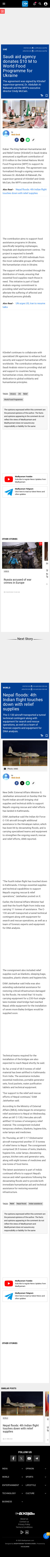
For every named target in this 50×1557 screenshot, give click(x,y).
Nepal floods (21, 1204)
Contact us (24, 1522)
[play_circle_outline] (22, 555)
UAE (5, 49)
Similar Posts (8, 1388)
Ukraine (13, 394)
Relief (25, 394)
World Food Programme (13, 400)
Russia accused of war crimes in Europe (17, 581)
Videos (6, 571)
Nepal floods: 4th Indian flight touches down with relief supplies (23, 702)
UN (19, 394)
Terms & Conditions (24, 1527)
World (6, 687)
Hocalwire (25, 1547)
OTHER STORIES (9, 539)
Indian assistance (35, 1204)
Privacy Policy (24, 1524)
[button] (4, 4)
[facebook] (16, 140)
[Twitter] (22, 140)
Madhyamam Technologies (25, 1544)
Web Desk (15, 135)
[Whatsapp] (28, 140)
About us (24, 1519)
